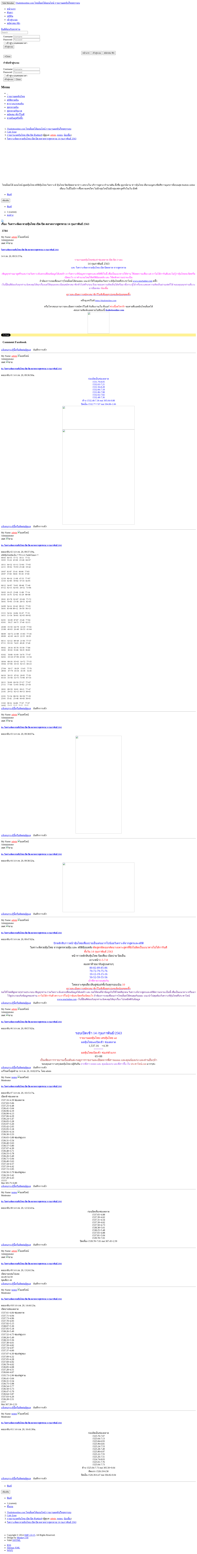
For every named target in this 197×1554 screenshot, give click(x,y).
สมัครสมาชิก (109, 53)
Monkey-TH (22, 1537)
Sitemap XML (13, 1548)
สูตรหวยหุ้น (12, 107)
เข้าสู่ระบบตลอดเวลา (16, 43)
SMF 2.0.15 (29, 1535)
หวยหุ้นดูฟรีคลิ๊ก (15, 118)
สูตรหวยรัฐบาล (14, 111)
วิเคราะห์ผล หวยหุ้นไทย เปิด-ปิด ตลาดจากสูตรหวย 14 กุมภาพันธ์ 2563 (30, 250)
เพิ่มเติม (5, 200)
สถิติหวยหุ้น (13, 100)
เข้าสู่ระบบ (8, 47)
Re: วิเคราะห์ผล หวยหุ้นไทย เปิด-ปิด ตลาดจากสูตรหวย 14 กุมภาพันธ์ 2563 (31, 369)
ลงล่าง (10, 215)
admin (53, 135)
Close (18, 79)
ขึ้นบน (10, 1506)
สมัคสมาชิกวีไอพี (15, 114)
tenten (60, 135)
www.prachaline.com (142, 281)
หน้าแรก (86, 53)
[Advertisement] (87, 163)
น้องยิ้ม (67, 135)
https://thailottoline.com (105, 300)
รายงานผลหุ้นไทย (16, 96)
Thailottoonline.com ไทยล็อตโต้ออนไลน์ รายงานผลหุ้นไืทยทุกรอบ (48, 3)
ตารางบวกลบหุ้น (15, 103)
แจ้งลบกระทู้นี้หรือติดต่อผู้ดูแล (16, 350)
